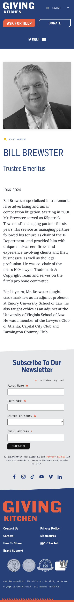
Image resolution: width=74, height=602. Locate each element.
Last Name (17, 400)
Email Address (20, 431)
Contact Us (10, 528)
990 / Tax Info (50, 543)
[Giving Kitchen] (18, 7)
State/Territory (21, 415)
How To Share (12, 543)
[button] (60, 8)
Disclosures (48, 536)
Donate (55, 23)
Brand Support (13, 550)
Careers (8, 536)
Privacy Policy (55, 457)
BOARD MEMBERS (17, 139)
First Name (17, 385)
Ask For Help (19, 23)
